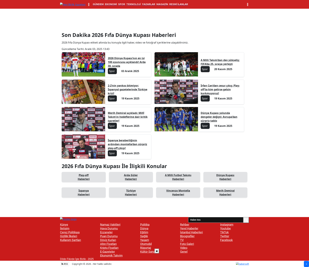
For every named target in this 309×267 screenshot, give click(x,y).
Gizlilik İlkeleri (68, 236)
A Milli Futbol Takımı (178, 177)
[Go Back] (306, 264)
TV (182, 240)
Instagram (226, 224)
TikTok (224, 232)
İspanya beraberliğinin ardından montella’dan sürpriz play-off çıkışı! (127, 144)
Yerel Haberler (189, 228)
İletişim (64, 228)
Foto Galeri (187, 244)
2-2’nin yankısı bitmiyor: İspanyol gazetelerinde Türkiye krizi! (127, 89)
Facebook (226, 240)
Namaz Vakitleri (110, 224)
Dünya (144, 228)
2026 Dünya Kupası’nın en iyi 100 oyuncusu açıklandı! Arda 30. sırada (127, 62)
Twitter (224, 236)
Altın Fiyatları (108, 244)
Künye (64, 224)
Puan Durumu (109, 236)
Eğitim (144, 232)
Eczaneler (106, 232)
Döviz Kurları (108, 240)
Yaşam (144, 240)
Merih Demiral (225, 192)
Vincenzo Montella (178, 192)
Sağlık (144, 236)
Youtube (225, 228)
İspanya (84, 192)
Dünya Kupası (225, 177)
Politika (145, 224)
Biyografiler (187, 236)
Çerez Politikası (70, 232)
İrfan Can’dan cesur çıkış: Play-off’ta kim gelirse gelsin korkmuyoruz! (220, 89)
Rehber (184, 224)
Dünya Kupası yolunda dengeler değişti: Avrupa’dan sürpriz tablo (219, 116)
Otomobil (146, 244)
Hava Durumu (109, 228)
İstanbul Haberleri (191, 232)
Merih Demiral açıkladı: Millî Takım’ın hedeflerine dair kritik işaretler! (128, 116)
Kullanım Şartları (70, 240)
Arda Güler (131, 177)
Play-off (84, 177)
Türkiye (131, 192)
